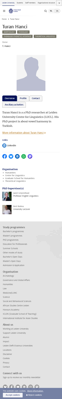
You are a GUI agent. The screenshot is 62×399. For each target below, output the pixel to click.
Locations (7, 350)
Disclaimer (7, 354)
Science (6, 297)
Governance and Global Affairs (16, 280)
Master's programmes (12, 235)
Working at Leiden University (16, 328)
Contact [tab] (36, 98)
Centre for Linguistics (15, 175)
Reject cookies (35, 395)
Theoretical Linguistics (15, 181)
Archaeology (8, 276)
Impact (6, 341)
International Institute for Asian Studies (20, 318)
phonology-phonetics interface (17, 36)
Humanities (10, 172)
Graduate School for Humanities (19, 178)
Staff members (30, 3)
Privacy (6, 362)
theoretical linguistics (45, 36)
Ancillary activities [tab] (14, 104)
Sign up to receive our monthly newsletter (21, 377)
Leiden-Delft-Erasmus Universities (18, 345)
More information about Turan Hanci (23, 132)
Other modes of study (12, 252)
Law (5, 288)
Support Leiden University (14, 333)
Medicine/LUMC (10, 293)
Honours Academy (11, 309)
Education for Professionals (15, 244)
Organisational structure (46, 3)
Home (4, 19)
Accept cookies (13, 395)
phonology (23, 32)
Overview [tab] (10, 98)
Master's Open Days (12, 261)
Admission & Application (13, 265)
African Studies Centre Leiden (16, 305)
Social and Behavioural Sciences (17, 301)
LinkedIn (9, 146)
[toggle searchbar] (45, 11)
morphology (9, 32)
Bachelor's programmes (13, 231)
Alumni (6, 337)
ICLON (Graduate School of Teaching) (19, 314)
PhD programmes (10, 240)
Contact (6, 367)
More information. (35, 391)
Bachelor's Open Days (12, 256)
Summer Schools (10, 248)
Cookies (6, 358)
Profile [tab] (23, 98)
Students (20, 3)
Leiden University (8, 3)
